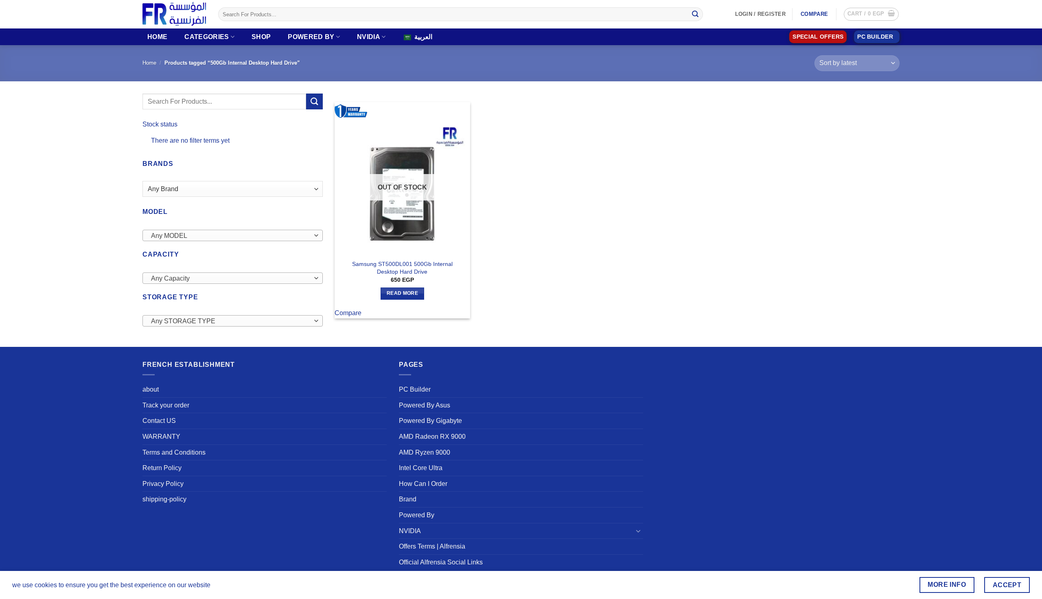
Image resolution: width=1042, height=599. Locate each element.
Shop (261, 36)
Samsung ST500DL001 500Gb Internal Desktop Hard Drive (402, 268)
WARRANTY (161, 436)
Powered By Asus (424, 405)
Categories (206, 36)
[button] (871, 14)
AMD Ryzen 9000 (424, 452)
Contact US (159, 420)
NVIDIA (368, 36)
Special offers (817, 37)
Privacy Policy (163, 483)
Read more (402, 293)
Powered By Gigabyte (430, 420)
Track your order (165, 405)
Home (157, 36)
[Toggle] (638, 531)
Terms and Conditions (174, 452)
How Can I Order (423, 483)
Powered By (311, 36)
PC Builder (415, 389)
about (150, 389)
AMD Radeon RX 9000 (432, 436)
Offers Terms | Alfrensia (432, 546)
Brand (407, 499)
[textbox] (230, 236)
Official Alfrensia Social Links (441, 562)
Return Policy (162, 467)
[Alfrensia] (174, 14)
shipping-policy (164, 499)
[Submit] (695, 14)
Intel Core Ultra (420, 467)
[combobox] (232, 235)
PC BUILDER (875, 37)
